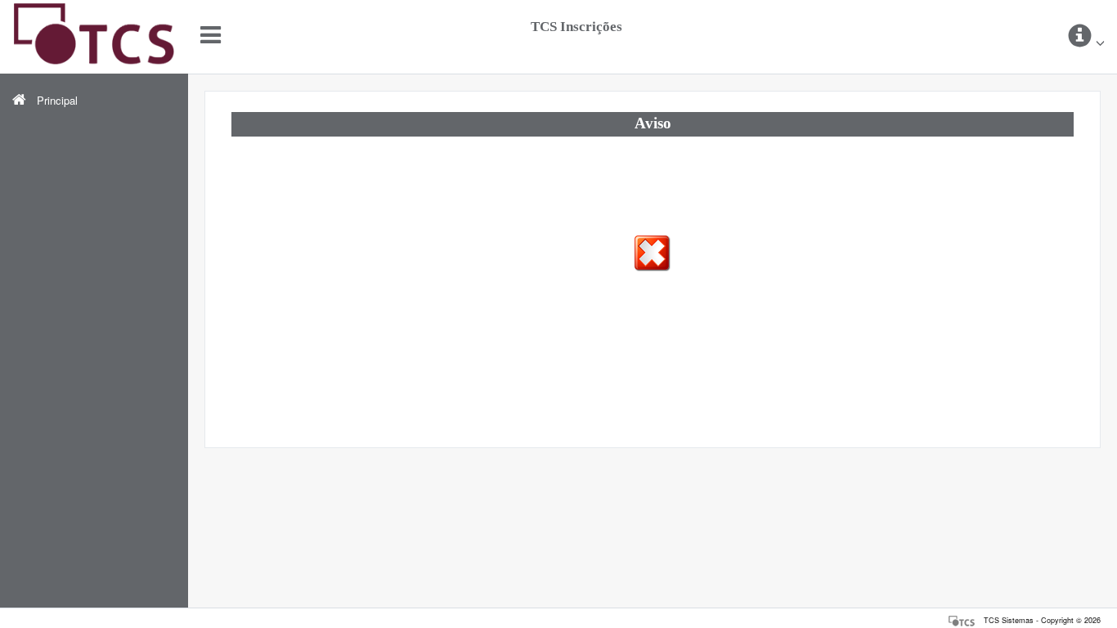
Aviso (653, 123)
